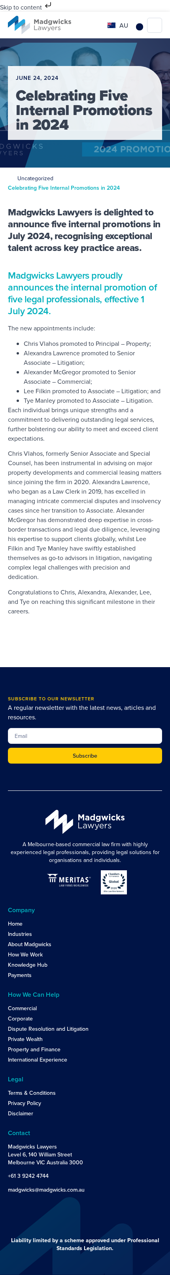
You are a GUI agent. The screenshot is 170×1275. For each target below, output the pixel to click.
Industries (20, 934)
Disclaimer (20, 1113)
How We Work (25, 954)
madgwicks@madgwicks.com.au (46, 1190)
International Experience (37, 1060)
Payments (20, 975)
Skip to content (21, 7)
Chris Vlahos (41, 343)
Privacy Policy (24, 1103)
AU (123, 25)
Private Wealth (25, 1039)
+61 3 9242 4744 (28, 1176)
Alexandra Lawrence (52, 353)
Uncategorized (35, 178)
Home (15, 924)
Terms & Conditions (32, 1093)
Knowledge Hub (27, 965)
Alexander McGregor (52, 372)
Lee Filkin (37, 391)
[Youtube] (28, 1204)
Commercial (22, 1008)
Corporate (20, 1018)
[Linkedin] (12, 1204)
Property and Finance (34, 1049)
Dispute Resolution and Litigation (48, 1029)
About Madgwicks (29, 944)
